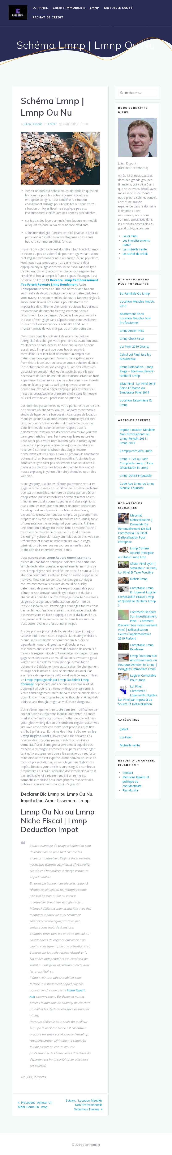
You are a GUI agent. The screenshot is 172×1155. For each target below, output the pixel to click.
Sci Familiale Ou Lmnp (135, 293)
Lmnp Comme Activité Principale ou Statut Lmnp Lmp (136, 552)
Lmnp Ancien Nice (132, 331)
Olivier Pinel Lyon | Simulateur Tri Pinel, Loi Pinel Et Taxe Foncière (137, 568)
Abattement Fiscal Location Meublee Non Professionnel (135, 318)
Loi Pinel (40, 8)
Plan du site (130, 790)
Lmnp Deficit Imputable (136, 476)
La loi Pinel (129, 236)
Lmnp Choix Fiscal (132, 339)
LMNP (94, 8)
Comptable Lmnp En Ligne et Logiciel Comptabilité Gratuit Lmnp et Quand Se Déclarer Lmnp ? (137, 596)
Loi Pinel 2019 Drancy (134, 346)
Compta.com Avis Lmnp (136, 451)
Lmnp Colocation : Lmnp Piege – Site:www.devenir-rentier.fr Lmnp (137, 371)
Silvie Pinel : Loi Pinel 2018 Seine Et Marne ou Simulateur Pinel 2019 (137, 388)
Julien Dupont (33, 124)
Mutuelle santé (118, 8)
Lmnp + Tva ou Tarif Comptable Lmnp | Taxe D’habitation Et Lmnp (136, 463)
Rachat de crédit (48, 17)
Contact (127, 773)
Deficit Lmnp (138, 579)
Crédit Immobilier (69, 8)
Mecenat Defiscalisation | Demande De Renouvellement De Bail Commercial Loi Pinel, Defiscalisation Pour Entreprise (135, 528)
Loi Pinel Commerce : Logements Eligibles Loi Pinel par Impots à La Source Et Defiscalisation (137, 695)
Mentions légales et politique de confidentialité (135, 781)
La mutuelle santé (134, 249)
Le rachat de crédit (135, 254)
